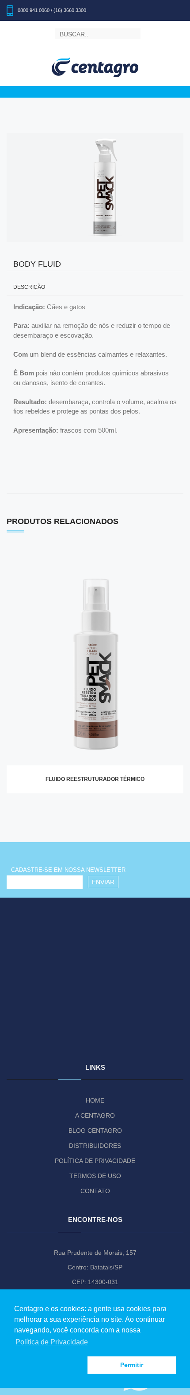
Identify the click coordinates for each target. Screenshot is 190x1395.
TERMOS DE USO (95, 1175)
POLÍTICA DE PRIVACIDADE (95, 1160)
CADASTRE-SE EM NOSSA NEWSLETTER (68, 870)
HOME (95, 1100)
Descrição (29, 287)
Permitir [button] (131, 1364)
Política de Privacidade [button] (51, 1342)
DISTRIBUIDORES (95, 1145)
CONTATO (95, 1190)
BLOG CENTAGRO (95, 1130)
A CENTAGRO (95, 1115)
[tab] (95, 287)
